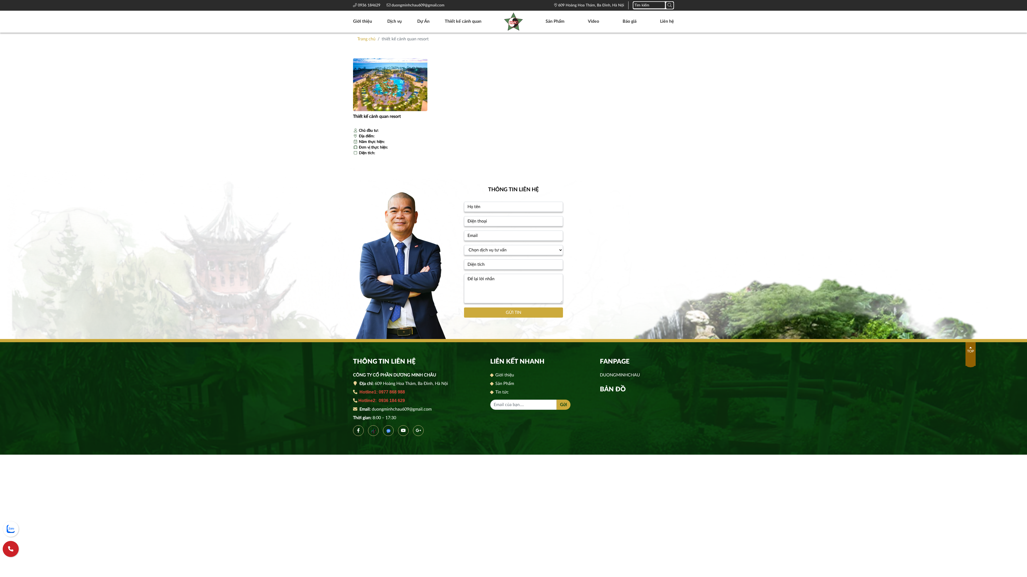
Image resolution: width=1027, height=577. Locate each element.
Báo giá (630, 21)
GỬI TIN (513, 312)
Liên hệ (667, 21)
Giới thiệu (362, 21)
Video (593, 21)
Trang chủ (366, 39)
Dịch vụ (394, 21)
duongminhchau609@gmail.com (417, 5)
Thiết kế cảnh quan (463, 21)
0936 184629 (369, 5)
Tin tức (501, 392)
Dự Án (423, 21)
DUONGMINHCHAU (620, 375)
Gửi (563, 405)
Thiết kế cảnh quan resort (377, 116)
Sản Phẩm (555, 21)
